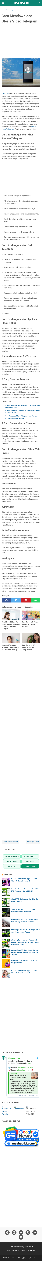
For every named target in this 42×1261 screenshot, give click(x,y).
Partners (33, 1250)
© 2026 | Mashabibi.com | (10, 1258)
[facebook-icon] (7, 1232)
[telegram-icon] (21, 1237)
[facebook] (6, 600)
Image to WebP (12, 861)
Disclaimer (29, 1247)
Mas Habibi (21, 2)
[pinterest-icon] (28, 1232)
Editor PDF (12, 866)
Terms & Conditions (12, 1250)
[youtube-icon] (34, 1232)
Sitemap (20, 1258)
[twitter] (16, 600)
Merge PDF (30, 861)
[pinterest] (26, 600)
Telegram (5, 93)
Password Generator (12, 856)
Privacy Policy (19, 1247)
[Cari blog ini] (39, 3)
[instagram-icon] (14, 1232)
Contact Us (25, 1250)
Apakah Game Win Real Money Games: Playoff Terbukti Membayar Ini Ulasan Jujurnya (24, 952)
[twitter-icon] (21, 1232)
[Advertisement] (21, 41)
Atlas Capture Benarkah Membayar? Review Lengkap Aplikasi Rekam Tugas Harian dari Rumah (25, 942)
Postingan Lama (33, 841)
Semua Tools (30, 866)
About (11, 1247)
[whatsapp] (35, 600)
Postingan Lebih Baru (10, 841)
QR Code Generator (30, 856)
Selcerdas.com (34, 1258)
